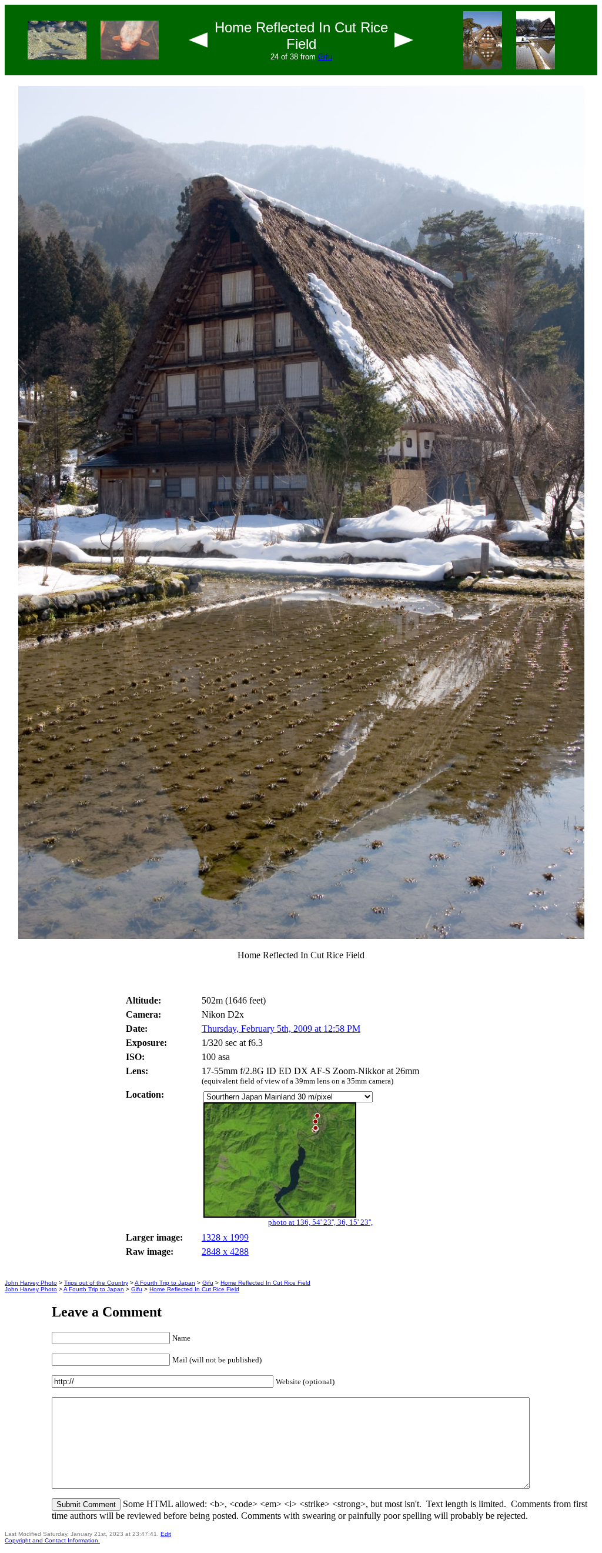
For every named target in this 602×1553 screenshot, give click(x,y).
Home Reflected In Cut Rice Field (265, 1282)
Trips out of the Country (96, 1282)
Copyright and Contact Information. (52, 1540)
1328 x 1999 (225, 1237)
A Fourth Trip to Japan (165, 1282)
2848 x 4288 (225, 1252)
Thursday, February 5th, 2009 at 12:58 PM (281, 1029)
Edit (165, 1534)
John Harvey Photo (31, 1282)
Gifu (325, 56)
